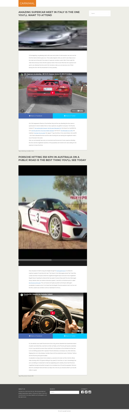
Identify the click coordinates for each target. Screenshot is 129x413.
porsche (25, 376)
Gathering (23, 151)
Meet (32, 151)
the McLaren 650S (36, 130)
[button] (107, 13)
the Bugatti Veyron (61, 270)
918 (22, 376)
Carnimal (27, 3)
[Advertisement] (86, 3)
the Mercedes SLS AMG (67, 130)
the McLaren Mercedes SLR (54, 128)
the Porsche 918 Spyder (35, 283)
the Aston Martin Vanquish (47, 130)
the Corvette (42, 133)
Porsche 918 (30, 376)
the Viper (36, 133)
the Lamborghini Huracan (41, 128)
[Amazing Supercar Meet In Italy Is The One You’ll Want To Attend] (52, 35)
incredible (28, 151)
